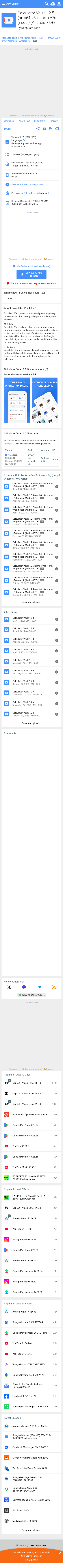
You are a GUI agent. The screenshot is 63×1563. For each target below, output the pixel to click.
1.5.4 (33, 374)
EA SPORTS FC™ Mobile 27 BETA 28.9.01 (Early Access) (29, 1178)
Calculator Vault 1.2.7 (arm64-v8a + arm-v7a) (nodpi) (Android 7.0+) (33, 555)
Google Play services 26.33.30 (27, 1292)
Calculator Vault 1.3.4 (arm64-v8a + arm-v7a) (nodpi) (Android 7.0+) (33, 485)
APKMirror (12, 3)
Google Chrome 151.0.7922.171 (28, 1375)
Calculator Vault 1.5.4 (23, 618)
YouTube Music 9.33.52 (24, 1167)
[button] (38, 129)
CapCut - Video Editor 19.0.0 (27, 1104)
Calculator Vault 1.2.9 (23, 681)
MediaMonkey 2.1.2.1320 (25, 1521)
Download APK (34, 274)
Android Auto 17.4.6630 (24, 1260)
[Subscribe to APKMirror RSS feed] (54, 988)
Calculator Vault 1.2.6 (23, 702)
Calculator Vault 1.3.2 (23, 649)
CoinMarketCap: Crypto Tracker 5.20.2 (31, 1500)
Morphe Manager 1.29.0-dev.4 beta (30, 1426)
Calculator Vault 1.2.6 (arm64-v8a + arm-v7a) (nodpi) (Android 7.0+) (33, 567)
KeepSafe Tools (30, 27)
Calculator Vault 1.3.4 (23, 628)
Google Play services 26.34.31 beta (30, 1332)
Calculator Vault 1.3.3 (23, 639)
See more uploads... (31, 602)
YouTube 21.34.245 (22, 1354)
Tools (7, 129)
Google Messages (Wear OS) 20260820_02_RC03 (27, 1479)
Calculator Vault (28, 38)
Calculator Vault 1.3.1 (23, 660)
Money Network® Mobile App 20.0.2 (30, 1457)
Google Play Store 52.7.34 (25, 1125)
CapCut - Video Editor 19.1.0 (27, 1093)
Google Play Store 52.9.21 (25, 1250)
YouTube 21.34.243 (22, 1229)
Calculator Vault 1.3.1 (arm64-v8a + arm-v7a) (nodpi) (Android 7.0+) (33, 520)
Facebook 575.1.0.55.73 (24, 1396)
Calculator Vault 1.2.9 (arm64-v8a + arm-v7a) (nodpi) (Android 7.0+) (33, 543)
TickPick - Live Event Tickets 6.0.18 (30, 1468)
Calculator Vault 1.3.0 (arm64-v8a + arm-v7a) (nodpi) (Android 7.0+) (33, 532)
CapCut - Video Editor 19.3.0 (27, 1208)
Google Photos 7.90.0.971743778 (29, 1364)
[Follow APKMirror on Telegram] (39, 988)
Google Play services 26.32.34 (27, 1271)
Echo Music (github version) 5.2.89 (30, 1114)
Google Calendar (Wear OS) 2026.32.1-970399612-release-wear (32, 1436)
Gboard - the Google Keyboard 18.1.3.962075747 (28, 1385)
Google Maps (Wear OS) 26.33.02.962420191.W (25, 1489)
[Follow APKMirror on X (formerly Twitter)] (9, 988)
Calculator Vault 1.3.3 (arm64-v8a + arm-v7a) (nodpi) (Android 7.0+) (33, 496)
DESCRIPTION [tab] (40, 121)
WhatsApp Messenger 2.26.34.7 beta (31, 1406)
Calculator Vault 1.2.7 (23, 691)
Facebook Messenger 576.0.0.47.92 (30, 1447)
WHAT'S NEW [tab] (24, 121)
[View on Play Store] (44, 129)
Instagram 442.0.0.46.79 (24, 1239)
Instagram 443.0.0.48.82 (24, 1281)
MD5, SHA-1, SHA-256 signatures (27, 184)
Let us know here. (38, 1545)
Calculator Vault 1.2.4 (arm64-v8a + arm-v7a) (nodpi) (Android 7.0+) (33, 590)
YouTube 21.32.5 (21, 1146)
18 (25, 193)
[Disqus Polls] (31, 776)
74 (24, 140)
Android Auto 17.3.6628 (24, 1218)
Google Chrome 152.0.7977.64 (28, 1322)
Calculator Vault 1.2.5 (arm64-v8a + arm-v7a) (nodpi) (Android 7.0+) (33, 579)
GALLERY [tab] (54, 121)
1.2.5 (41, 38)
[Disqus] (31, 855)
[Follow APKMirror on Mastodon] (24, 988)
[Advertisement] (31, 82)
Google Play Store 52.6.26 (25, 1135)
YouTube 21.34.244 (22, 1343)
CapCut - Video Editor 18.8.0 (27, 1083)
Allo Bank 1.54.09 (21, 1510)
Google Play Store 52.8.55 (25, 1156)
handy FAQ (9, 443)
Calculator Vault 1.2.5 (23, 712)
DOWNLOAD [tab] (9, 121)
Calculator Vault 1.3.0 (23, 670)
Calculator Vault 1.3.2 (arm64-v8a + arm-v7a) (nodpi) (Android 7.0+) (33, 508)
